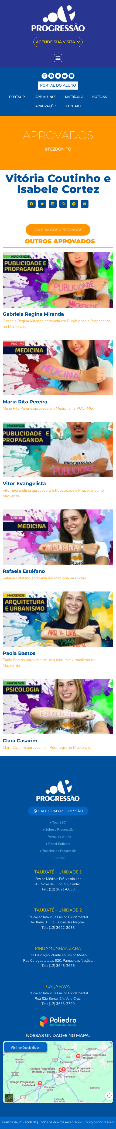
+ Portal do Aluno (58, 837)
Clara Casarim (20, 741)
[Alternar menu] (58, 58)
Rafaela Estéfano (24, 571)
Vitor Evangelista (24, 484)
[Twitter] (58, 76)
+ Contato (58, 858)
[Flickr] (71, 76)
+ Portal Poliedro (58, 844)
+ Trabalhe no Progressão (58, 851)
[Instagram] (44, 76)
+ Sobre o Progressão (58, 829)
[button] (31, 204)
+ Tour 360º (58, 822)
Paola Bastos (19, 653)
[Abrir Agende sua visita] (78, 42)
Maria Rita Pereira (25, 402)
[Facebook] (51, 76)
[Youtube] (65, 76)
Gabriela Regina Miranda (33, 314)
